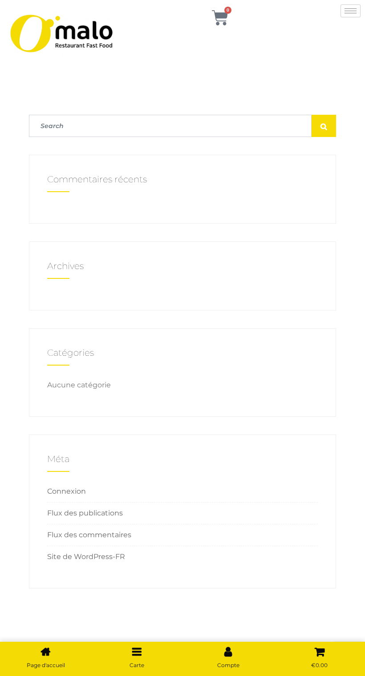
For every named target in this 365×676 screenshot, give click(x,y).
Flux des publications (85, 513)
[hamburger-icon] (351, 10)
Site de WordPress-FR (86, 556)
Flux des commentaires (89, 535)
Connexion (66, 491)
